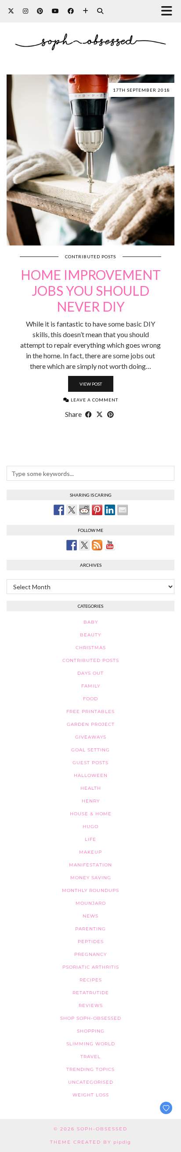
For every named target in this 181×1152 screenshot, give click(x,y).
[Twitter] (11, 11)
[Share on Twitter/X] (99, 414)
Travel (90, 1056)
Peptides (91, 941)
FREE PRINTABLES (90, 711)
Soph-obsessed (102, 1129)
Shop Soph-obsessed (90, 1018)
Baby (90, 622)
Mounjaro (91, 903)
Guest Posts (90, 763)
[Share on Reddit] (84, 510)
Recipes (91, 980)
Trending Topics (90, 1069)
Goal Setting (90, 750)
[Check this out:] (59, 510)
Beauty (90, 635)
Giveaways (90, 737)
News (90, 916)
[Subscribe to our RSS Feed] (97, 545)
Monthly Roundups (90, 890)
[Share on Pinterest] (110, 414)
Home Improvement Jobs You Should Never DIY (91, 290)
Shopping (91, 1031)
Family (90, 686)
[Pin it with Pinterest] (97, 510)
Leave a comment (93, 399)
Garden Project (91, 724)
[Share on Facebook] (88, 414)
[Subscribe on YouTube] (110, 545)
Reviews (91, 1005)
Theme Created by (90, 1142)
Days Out (90, 673)
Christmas (91, 647)
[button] (169, 11)
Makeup (90, 852)
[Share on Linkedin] (110, 510)
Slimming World (90, 1044)
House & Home (91, 814)
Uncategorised (90, 1082)
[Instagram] (25, 11)
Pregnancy (90, 954)
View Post (91, 383)
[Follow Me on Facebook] (71, 545)
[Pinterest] (40, 11)
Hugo (90, 826)
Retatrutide (90, 993)
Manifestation (90, 865)
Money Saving (90, 878)
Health (90, 788)
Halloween (91, 775)
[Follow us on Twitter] (84, 545)
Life (90, 839)
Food (90, 699)
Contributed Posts (90, 256)
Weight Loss (90, 1095)
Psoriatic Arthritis (90, 967)
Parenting (90, 929)
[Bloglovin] (85, 11)
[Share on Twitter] (71, 510)
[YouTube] (55, 11)
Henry (91, 801)
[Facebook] (71, 11)
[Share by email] (122, 510)
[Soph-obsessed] (90, 30)
